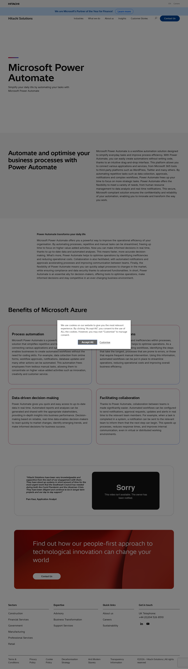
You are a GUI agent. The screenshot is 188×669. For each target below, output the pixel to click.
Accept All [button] (87, 342)
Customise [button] (105, 342)
